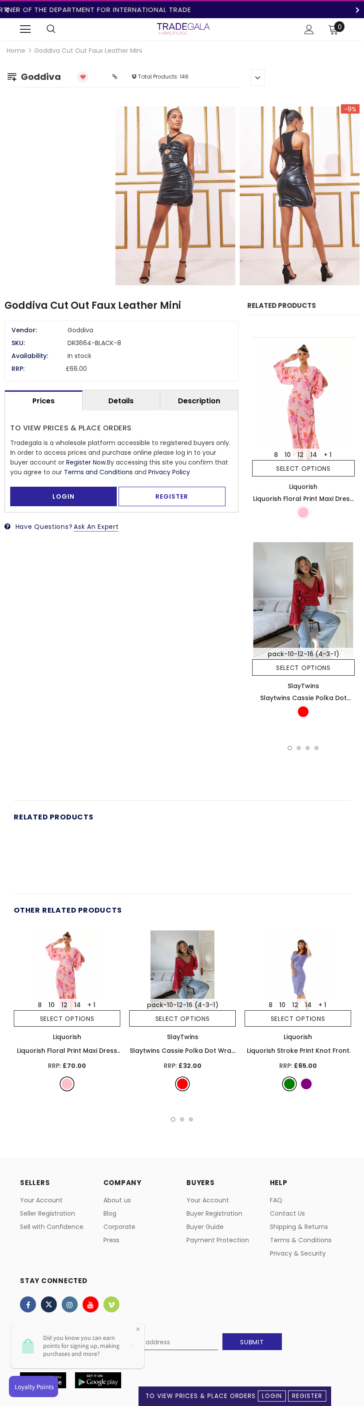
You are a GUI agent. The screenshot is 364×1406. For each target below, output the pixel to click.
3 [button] (307, 748)
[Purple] (306, 1084)
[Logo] (183, 28)
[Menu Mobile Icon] (25, 29)
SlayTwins (303, 685)
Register (307, 1396)
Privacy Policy (169, 472)
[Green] (289, 1084)
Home (16, 50)
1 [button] (290, 748)
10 (288, 454)
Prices (43, 401)
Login (272, 1396)
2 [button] (299, 748)
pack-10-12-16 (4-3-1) (303, 654)
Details (121, 401)
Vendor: (24, 330)
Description (199, 401)
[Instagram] (70, 1304)
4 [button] (316, 748)
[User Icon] (309, 29)
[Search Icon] (51, 29)
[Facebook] (28, 1304)
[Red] (303, 711)
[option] (237, 197)
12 (300, 454)
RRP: (18, 368)
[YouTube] (91, 1304)
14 (313, 454)
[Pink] (303, 512)
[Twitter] (49, 1304)
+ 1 (328, 454)
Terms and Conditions (98, 472)
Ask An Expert (96, 526)
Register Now (86, 462)
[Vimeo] (111, 1304)
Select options (303, 468)
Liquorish (303, 486)
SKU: (18, 343)
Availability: (30, 355)
